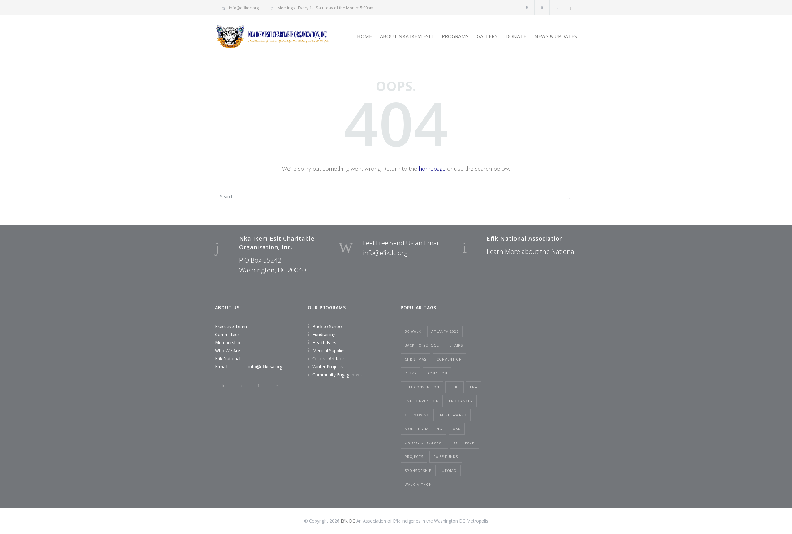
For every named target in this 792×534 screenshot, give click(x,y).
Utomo (449, 470)
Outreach (464, 442)
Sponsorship (418, 470)
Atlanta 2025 (444, 331)
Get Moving (417, 414)
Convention (449, 359)
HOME (364, 36)
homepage (432, 168)
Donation (437, 373)
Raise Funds (445, 456)
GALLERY (487, 36)
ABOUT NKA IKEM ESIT (407, 36)
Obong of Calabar (424, 442)
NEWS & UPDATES (555, 36)
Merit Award (453, 414)
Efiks (455, 387)
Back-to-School (422, 345)
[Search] (571, 7)
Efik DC (348, 521)
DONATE (516, 36)
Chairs (456, 345)
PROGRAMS (455, 36)
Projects (414, 456)
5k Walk (413, 331)
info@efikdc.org (244, 8)
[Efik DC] (272, 36)
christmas (415, 359)
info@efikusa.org (265, 367)
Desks (410, 373)
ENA (473, 387)
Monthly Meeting (423, 428)
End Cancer (461, 401)
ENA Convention (422, 401)
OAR (457, 428)
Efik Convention (422, 387)
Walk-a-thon (418, 484)
